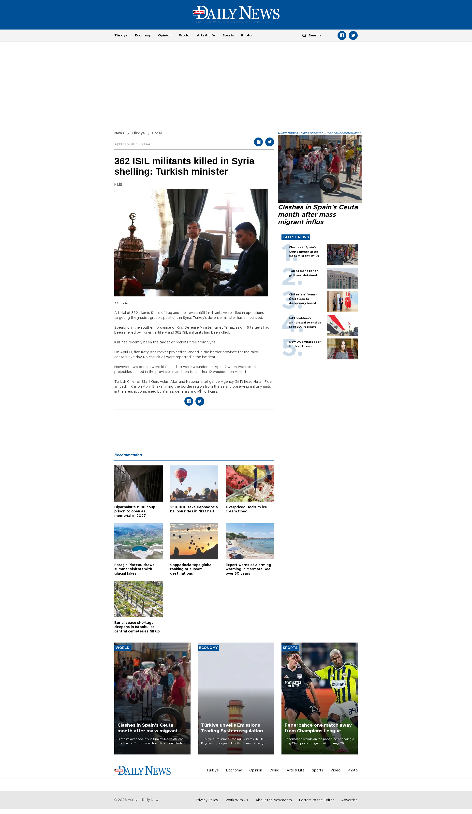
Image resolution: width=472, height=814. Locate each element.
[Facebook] (342, 35)
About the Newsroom (273, 800)
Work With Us (236, 800)
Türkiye (121, 35)
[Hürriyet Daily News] (236, 14)
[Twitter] (353, 35)
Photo (246, 35)
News (119, 133)
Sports (228, 35)
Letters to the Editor (316, 800)
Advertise (349, 800)
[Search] (304, 35)
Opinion (165, 35)
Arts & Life (206, 35)
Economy (143, 35)
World (184, 35)
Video (335, 770)
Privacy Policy (207, 800)
